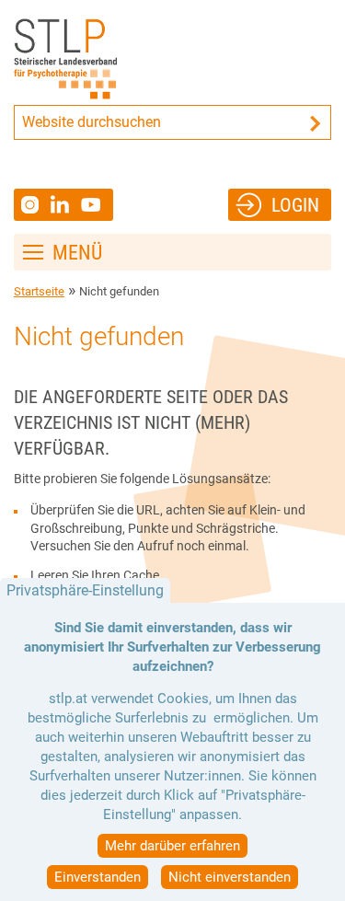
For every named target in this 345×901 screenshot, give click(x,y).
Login (295, 204)
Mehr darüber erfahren (172, 845)
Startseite (39, 291)
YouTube (93, 205)
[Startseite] (66, 58)
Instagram (32, 205)
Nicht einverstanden (229, 877)
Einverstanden (97, 877)
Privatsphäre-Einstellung (85, 590)
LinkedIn (66, 204)
